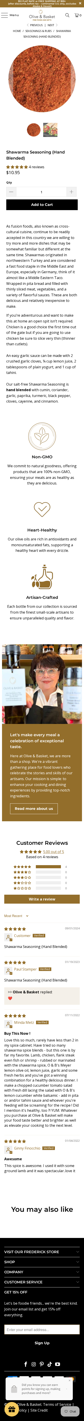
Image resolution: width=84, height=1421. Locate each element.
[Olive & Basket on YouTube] (57, 1364)
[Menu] (2, 15)
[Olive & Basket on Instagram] (33, 1364)
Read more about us (34, 809)
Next (51, 25)
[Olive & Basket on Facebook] (25, 1364)
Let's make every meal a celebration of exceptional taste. (37, 740)
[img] (15, 928)
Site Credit (39, 1410)
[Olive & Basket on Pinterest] (42, 1364)
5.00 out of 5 (53, 851)
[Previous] (9, 79)
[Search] (67, 15)
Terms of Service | (58, 1404)
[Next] (74, 79)
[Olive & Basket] (42, 15)
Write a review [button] (42, 899)
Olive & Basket (29, 1404)
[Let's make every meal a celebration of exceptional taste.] (42, 684)
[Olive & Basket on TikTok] (49, 1364)
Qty (9, 182)
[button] (17, 166)
